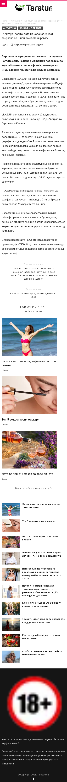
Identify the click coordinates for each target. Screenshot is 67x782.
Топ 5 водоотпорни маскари (20, 419)
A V (6, 44)
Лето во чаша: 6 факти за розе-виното (27, 474)
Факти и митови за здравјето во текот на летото (29, 363)
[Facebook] (33, 779)
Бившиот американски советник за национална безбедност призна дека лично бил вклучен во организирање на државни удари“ (33, 271)
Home (4, 21)
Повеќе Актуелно (32, 311)
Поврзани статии (32, 306)
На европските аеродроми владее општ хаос (33, 293)
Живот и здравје (30, 28)
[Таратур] (33, 3)
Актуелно (15, 21)
